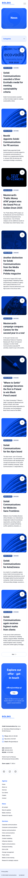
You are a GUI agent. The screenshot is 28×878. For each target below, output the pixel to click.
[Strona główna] (8, 3)
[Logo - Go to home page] (8, 717)
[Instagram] (15, 771)
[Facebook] (9, 771)
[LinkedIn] (4, 771)
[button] (24, 3)
